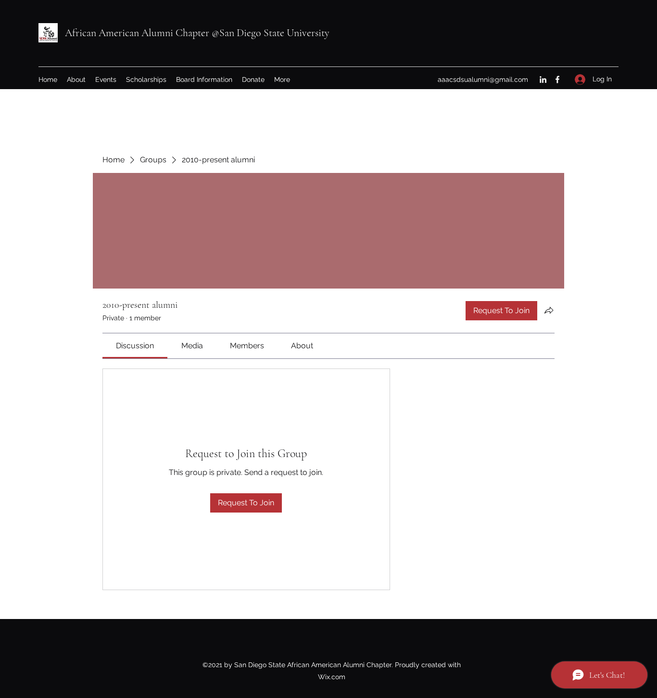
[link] (135, 345)
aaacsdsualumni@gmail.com (483, 79)
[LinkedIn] (543, 79)
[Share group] (549, 310)
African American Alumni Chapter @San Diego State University (197, 32)
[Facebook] (557, 79)
